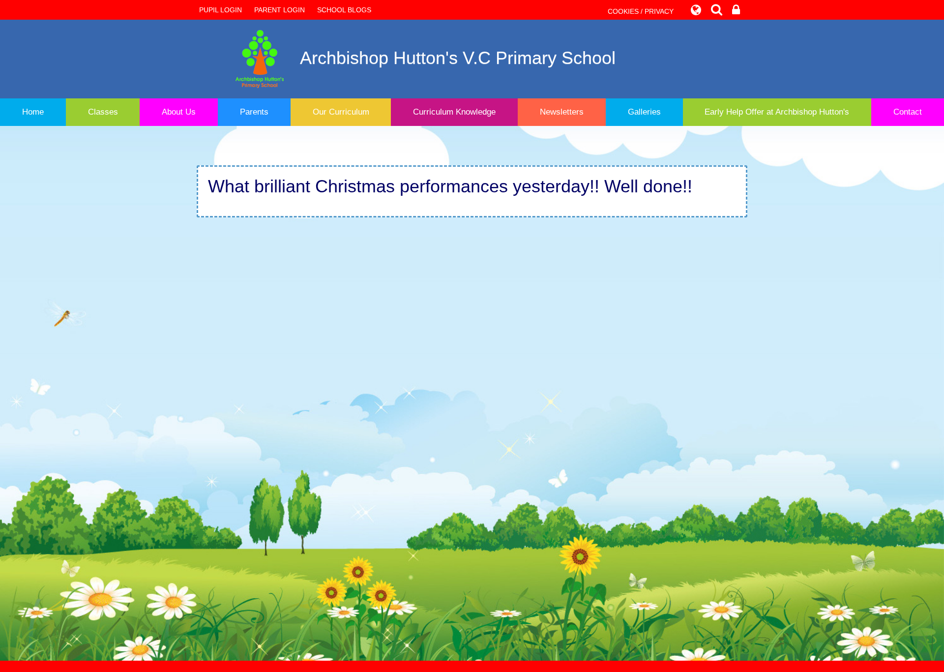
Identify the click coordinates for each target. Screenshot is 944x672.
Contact (907, 112)
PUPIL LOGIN (220, 10)
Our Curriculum (341, 112)
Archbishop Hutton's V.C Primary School (458, 58)
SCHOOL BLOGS (344, 10)
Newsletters (562, 112)
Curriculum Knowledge (454, 112)
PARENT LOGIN (279, 10)
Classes (103, 112)
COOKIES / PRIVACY (641, 11)
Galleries (644, 112)
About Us (179, 112)
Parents (254, 112)
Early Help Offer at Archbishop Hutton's (777, 112)
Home (33, 112)
